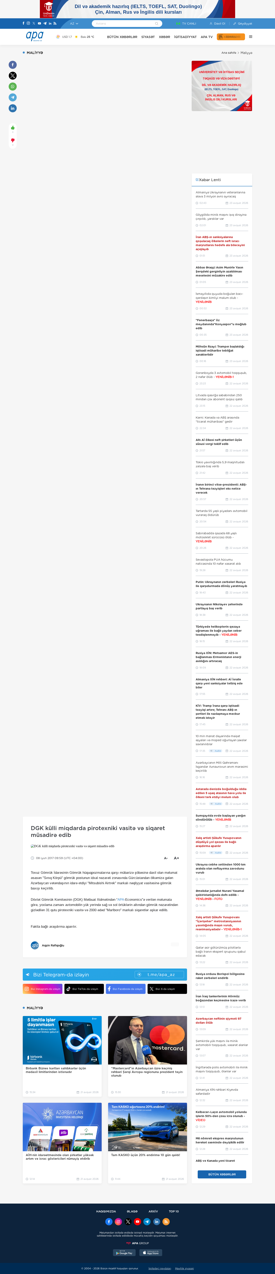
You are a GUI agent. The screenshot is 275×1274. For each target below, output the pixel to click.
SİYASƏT (148, 37)
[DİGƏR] (248, 36)
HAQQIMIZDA (106, 1211)
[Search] (156, 24)
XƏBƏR (164, 37)
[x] (128, 1222)
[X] (33, 24)
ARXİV (153, 1211)
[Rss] (55, 24)
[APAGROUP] (137, 1243)
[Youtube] (39, 24)
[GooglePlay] (124, 1253)
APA (121, 900)
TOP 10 (174, 1211)
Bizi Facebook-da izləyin (127, 988)
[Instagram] (28, 24)
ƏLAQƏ (132, 1211)
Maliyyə (246, 53)
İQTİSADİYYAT (185, 37)
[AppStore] (150, 1253)
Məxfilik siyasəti (184, 1268)
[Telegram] (45, 24)
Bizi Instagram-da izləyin (45, 988)
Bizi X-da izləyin (165, 988)
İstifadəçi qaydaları (160, 1268)
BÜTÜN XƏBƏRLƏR (122, 37)
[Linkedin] (50, 24)
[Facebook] (23, 24)
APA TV (207, 37)
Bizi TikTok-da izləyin (85, 988)
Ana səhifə (228, 52)
